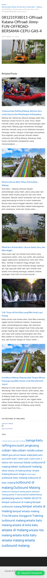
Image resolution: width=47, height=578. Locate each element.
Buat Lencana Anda (7, 428)
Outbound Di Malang (7, 423)
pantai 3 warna (15, 494)
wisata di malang (15, 530)
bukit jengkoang (28, 445)
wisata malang (13, 540)
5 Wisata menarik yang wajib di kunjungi (13, 441)
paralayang (8, 498)
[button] (30, 573)
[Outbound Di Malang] (3, 426)
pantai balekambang (32, 494)
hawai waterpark (29, 455)
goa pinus (14, 455)
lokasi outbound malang (26, 466)
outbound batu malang (14, 477)
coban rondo (26, 450)
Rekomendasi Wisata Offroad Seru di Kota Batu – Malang (22, 7)
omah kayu (31, 474)
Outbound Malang (26, 487)
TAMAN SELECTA (32, 498)
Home (4, 4)
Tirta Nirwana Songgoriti (17, 515)
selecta (19, 498)
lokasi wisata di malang (13, 470)
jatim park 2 (24, 458)
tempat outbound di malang (17, 502)
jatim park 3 (36, 459)
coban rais (9, 450)
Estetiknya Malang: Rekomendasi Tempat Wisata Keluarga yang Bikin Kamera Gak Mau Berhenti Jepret (23, 380)
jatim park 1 (12, 458)
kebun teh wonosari (12, 462)
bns (14, 445)
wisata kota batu (24, 535)
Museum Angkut (18, 474)
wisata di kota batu (25, 525)
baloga (30, 440)
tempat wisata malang (25, 511)
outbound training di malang (14, 492)
